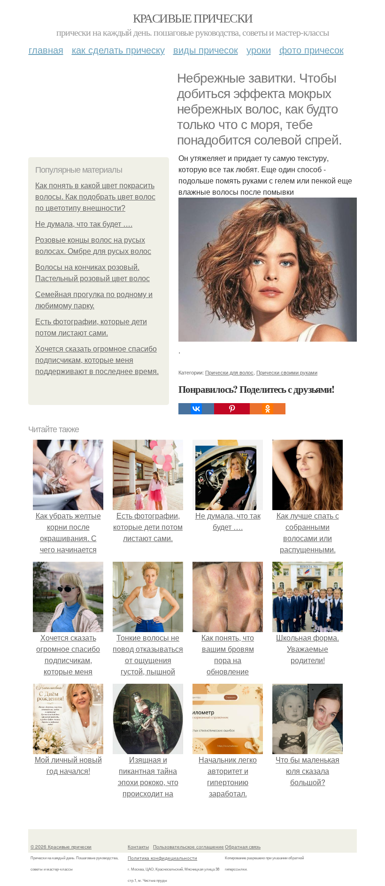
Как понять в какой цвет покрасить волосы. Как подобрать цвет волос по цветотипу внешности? (95, 197)
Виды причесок (205, 49)
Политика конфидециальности (162, 858)
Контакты (138, 846)
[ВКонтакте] (196, 408)
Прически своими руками (286, 372)
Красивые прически (193, 18)
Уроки (258, 49)
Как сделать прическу (118, 49)
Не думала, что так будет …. (83, 224)
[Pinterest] (232, 408)
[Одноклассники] (267, 408)
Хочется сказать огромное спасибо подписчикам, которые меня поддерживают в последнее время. (97, 360)
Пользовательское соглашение (188, 846)
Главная (46, 49)
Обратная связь (243, 846)
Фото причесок (311, 49)
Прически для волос (229, 372)
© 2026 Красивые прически (61, 846)
